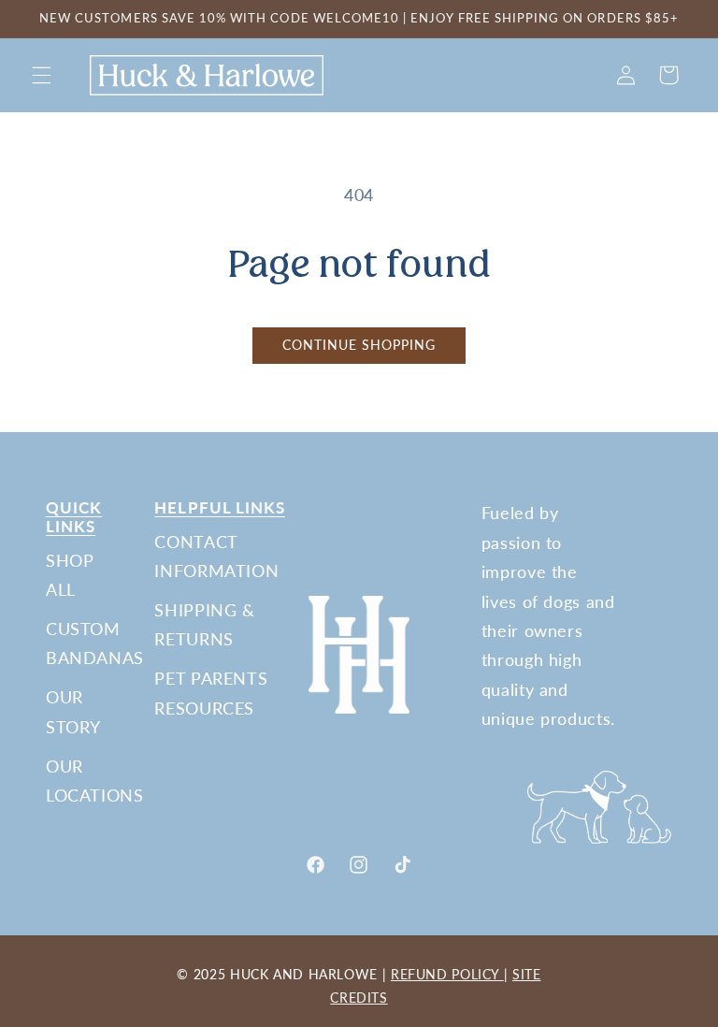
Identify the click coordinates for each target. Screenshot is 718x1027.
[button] (41, 74)
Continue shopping (359, 345)
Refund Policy (447, 974)
